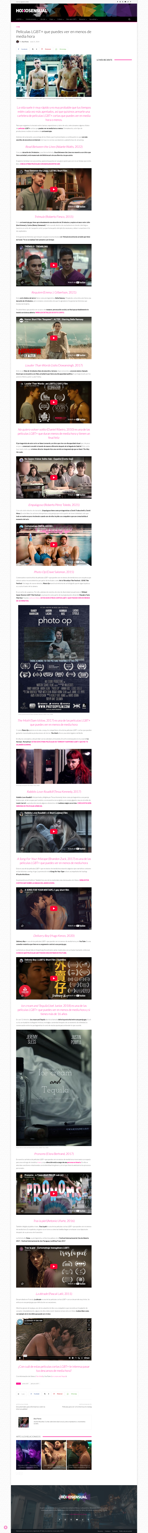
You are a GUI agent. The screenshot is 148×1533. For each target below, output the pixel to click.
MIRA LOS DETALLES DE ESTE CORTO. (49, 312)
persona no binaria (74, 1162)
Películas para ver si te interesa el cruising (77, 1407)
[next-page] (21, 1473)
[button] (129, 19)
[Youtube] (125, 2)
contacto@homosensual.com (78, 1514)
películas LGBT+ (35, 1383)
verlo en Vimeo (34, 598)
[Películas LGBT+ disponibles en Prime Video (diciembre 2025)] (79, 1455)
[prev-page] (17, 1473)
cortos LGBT (25, 1383)
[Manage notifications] (5, 1527)
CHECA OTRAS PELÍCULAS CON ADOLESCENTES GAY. (40, 164)
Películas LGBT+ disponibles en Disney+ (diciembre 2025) (28, 1466)
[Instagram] (120, 2)
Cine (18, 27)
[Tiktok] (83, 1520)
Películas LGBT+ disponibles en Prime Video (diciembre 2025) (79, 1466)
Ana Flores (25, 41)
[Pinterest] (130, 2)
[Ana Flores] (18, 41)
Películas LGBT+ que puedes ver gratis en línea (54, 1466)
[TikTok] (128, 2)
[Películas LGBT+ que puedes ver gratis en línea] (53, 1455)
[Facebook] (117, 2)
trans (39, 1162)
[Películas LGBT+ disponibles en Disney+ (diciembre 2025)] (28, 1455)
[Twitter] (122, 2)
